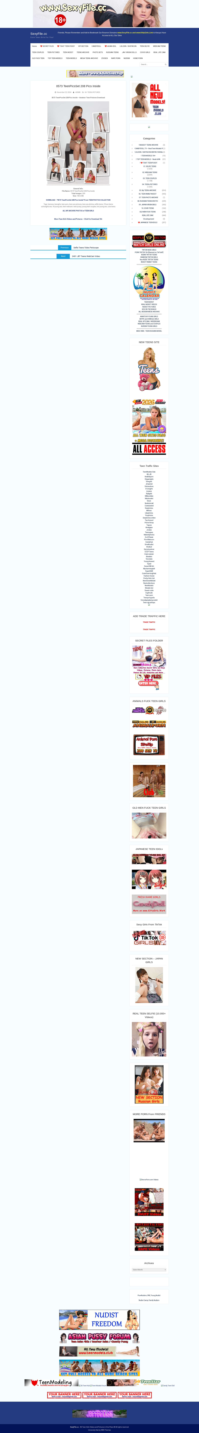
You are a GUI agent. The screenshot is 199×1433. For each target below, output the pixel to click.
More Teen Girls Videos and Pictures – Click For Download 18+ (78, 219)
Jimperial (149, 484)
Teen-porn (149, 595)
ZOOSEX (104, 58)
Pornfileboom (149, 540)
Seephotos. (149, 508)
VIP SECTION (83, 46)
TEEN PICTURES (53, 52)
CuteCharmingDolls (149, 573)
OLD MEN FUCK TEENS (148, 212)
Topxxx (149, 525)
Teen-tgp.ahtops (149, 602)
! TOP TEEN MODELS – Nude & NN (148, 159)
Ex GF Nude (149, 537)
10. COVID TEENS (147, 208)
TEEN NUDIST (149, 302)
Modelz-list (149, 588)
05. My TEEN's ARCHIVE (147, 190)
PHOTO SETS (98, 52)
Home (34, 46)
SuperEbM (149, 571)
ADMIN (77, 92)
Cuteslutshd (149, 506)
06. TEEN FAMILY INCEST (148, 194)
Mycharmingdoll (149, 569)
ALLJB (149, 474)
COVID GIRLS (145, 52)
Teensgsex (149, 532)
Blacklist (149, 556)
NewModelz (149, 585)
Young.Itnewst (149, 561)
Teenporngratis (149, 598)
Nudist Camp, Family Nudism (149, 1300)
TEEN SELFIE (145, 46)
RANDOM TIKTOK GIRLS (149, 257)
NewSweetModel (149, 581)
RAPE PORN (115, 58)
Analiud (149, 547)
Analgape (149, 527)
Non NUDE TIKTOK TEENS (149, 260)
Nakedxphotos (149, 535)
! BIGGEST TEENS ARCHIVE (148, 145)
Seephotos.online (149, 518)
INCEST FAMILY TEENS (149, 262)
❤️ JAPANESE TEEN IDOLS (147, 222)
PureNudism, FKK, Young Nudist (149, 1295)
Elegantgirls (149, 479)
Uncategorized (148, 219)
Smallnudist (149, 544)
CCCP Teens (149, 552)
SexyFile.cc (38, 33)
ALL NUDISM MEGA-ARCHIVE (149, 312)
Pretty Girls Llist (149, 578)
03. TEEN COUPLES (150, 178)
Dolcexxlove (149, 486)
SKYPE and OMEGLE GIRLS (149, 319)
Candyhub (149, 542)
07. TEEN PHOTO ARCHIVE (148, 197)
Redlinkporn (149, 477)
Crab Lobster (149, 554)
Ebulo (149, 501)
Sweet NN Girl (149, 566)
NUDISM (127, 58)
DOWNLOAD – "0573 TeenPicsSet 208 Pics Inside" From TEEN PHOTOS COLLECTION (78, 200)
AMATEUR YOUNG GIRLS (149, 316)
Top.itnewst (149, 520)
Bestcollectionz (149, 583)
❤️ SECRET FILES (47, 46)
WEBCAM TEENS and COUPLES (149, 324)
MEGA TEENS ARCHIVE (89, 58)
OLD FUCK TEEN (38, 58)
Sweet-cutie (149, 590)
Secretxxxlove (149, 549)
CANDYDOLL (96, 46)
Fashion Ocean (149, 576)
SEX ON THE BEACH (149, 309)
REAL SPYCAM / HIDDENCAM (149, 321)
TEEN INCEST (68, 52)
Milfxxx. (149, 510)
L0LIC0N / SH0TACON (128, 46)
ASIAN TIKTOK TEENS (149, 255)
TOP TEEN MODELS (55, 58)
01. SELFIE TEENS (149, 166)
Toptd (149, 564)
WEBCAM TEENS (159, 46)
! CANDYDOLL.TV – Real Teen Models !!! (149, 148)
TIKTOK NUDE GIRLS (149, 250)
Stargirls (149, 481)
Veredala (149, 559)
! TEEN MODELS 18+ (148, 156)
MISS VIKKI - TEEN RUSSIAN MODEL (149, 331)
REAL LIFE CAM (159, 52)
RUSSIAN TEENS (112, 52)
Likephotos (149, 513)
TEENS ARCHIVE (83, 52)
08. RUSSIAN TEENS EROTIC (148, 201)
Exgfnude (149, 593)
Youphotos (149, 515)
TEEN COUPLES (38, 52)
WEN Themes (106, 1430)
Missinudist (149, 498)
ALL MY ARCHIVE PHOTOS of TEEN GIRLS (78, 211)
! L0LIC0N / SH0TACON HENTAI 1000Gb (149, 152)
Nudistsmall (149, 503)
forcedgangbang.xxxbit (149, 600)
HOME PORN (138, 58)
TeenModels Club (149, 472)
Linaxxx (149, 491)
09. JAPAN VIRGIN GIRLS (147, 205)
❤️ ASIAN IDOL (110, 46)
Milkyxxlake (149, 496)
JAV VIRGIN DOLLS (129, 52)
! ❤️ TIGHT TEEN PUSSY (148, 163)
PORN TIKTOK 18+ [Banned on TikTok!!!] (149, 252)
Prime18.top (149, 523)
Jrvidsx (149, 530)
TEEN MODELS (71, 58)
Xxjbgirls (149, 494)
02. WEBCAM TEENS (149, 172)
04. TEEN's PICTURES (92, 92)
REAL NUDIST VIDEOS (149, 304)
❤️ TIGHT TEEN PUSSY (66, 46)
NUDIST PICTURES (149, 307)
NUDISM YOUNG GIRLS (149, 326)
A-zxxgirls (149, 489)
